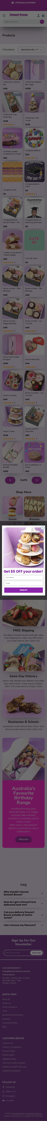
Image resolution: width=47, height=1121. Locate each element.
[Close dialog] (42, 528)
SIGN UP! (23, 590)
